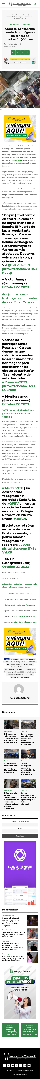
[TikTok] (16, 1065)
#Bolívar (19, 519)
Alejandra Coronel (14, 44)
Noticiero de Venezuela (25, 599)
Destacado (8, 731)
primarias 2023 (29, 669)
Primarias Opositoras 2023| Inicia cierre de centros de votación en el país (29, 1031)
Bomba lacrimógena (27, 659)
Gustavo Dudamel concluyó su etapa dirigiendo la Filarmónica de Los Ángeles (10, 922)
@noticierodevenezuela (25, 622)
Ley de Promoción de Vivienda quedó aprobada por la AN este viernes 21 (28, 798)
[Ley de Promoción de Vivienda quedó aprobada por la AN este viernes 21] (28, 783)
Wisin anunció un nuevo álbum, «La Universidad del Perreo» (13, 934)
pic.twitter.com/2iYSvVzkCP (19, 550)
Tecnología (6, 954)
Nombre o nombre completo (20, 822)
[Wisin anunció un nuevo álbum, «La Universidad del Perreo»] (32, 933)
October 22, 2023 (15, 287)
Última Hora (15, 677)
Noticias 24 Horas (13, 664)
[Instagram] (8, 1065)
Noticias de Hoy (27, 664)
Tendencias (29, 674)
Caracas (6, 662)
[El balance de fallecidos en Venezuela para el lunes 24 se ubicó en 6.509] (11, 724)
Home (8, 15)
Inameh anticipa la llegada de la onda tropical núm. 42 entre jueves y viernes (12, 946)
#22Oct (24, 544)
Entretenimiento (8, 915)
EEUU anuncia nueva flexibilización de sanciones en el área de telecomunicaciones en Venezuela (11, 801)
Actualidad (15, 659)
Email (20, 828)
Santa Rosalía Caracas (15, 674)
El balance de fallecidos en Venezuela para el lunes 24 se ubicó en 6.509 (11, 738)
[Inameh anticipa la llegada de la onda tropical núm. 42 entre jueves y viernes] (32, 945)
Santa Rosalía (18, 160)
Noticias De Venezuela (19, 667)
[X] (17, 52)
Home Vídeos (16, 15)
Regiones (5, 941)
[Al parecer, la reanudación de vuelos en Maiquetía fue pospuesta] (11, 754)
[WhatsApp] (22, 52)
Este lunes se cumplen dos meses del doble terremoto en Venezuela (27, 739)
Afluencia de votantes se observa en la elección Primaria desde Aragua (11, 1031)
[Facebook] (13, 52)
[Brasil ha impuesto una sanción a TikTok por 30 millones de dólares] (32, 957)
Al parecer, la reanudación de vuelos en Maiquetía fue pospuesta (11, 767)
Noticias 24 (32, 662)
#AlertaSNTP (12, 488)
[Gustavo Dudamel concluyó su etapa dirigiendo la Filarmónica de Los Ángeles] (32, 920)
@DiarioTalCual (19, 265)
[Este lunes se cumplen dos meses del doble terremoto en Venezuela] (28, 724)
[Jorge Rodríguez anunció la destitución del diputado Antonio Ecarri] (28, 754)
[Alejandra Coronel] (20, 689)
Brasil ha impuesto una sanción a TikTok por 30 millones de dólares (13, 958)
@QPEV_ (13, 503)
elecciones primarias (18, 662)
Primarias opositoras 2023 (14, 672)
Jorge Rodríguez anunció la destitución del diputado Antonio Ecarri (28, 769)
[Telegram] (27, 52)
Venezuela (26, 24)
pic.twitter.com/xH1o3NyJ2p (19, 271)
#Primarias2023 (14, 382)
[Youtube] (29, 1065)
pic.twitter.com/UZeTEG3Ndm (19, 388)
